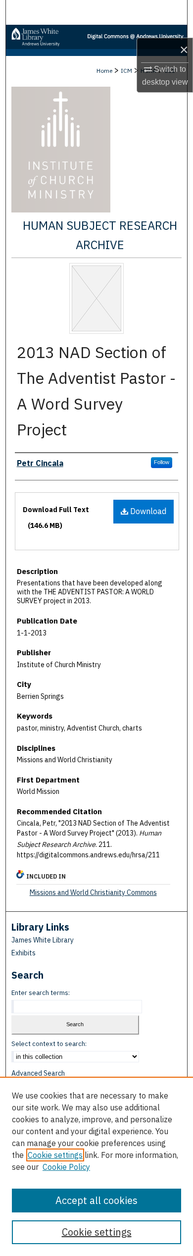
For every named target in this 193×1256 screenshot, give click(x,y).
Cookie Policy (66, 1167)
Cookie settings (55, 1155)
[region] (96, 1166)
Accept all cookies (96, 1200)
